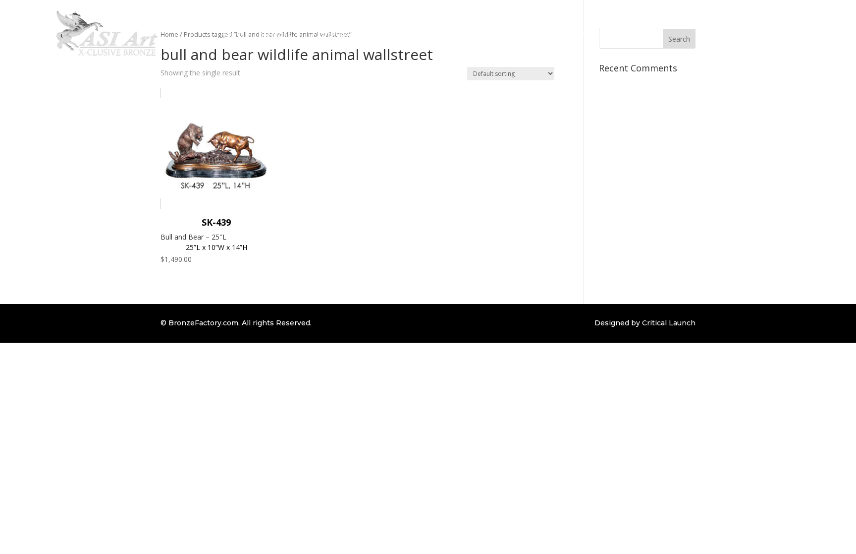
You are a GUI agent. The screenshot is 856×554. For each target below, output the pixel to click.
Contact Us (588, 34)
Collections (273, 34)
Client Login (538, 34)
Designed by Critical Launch (645, 322)
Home (233, 34)
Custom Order (336, 34)
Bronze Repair (396, 34)
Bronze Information (465, 34)
